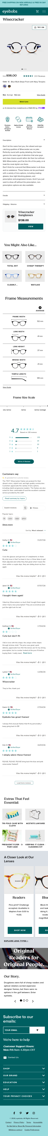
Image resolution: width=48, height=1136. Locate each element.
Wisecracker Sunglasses (26, 214)
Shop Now (20, 930)
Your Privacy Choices (17, 1096)
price (24, 518)
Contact (8, 1122)
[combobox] (36, 530)
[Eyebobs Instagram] (33, 1113)
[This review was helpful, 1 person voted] (38, 662)
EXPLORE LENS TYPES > (16, 941)
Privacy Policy (19, 1122)
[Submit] (37, 1030)
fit (4, 518)
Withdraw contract (15, 1130)
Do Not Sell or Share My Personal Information (24, 1126)
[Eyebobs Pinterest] (20, 1113)
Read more (27, 653)
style (17, 518)
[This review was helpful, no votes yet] (38, 576)
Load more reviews (24, 783)
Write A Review (24, 461)
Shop (6, 1068)
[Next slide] (32, 1001)
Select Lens (24, 101)
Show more (7, 524)
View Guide (41, 95)
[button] (37, 11)
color (10, 518)
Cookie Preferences (32, 1130)
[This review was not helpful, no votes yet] (43, 576)
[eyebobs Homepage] (10, 11)
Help (6, 1089)
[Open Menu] (44, 11)
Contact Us (13, 1057)
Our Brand (10, 1075)
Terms (28, 1122)
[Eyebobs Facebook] (14, 1113)
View (30, 226)
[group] (24, 47)
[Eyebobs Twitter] (27, 1113)
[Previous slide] (15, 1001)
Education (10, 1082)
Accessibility (37, 1122)
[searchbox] (13, 508)
